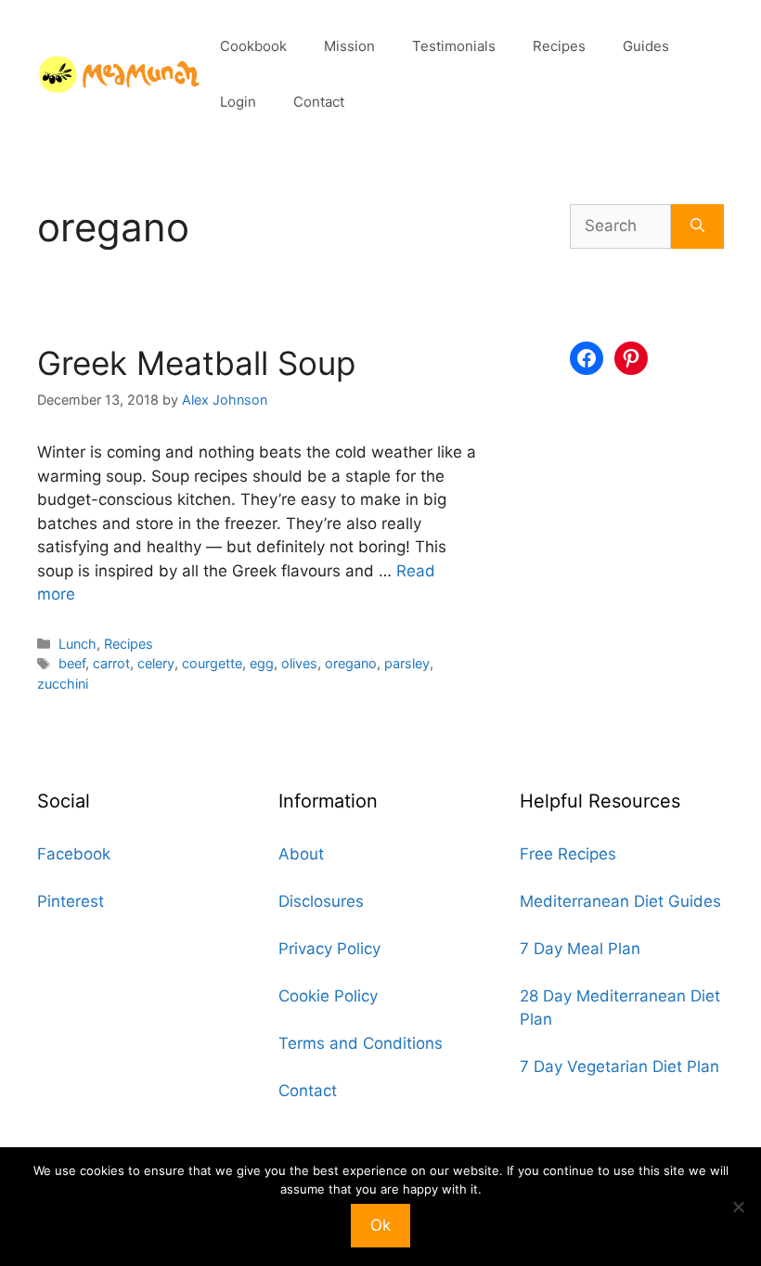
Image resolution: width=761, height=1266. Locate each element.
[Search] (697, 226)
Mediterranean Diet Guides (620, 901)
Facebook (73, 854)
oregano (351, 663)
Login (238, 101)
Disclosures (321, 901)
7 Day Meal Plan (580, 948)
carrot (111, 663)
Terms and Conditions (360, 1043)
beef (71, 663)
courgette (212, 663)
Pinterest (70, 901)
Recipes (559, 46)
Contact (318, 101)
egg (262, 663)
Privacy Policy (329, 948)
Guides (646, 46)
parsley (407, 663)
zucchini (62, 683)
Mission (349, 46)
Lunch (77, 644)
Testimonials (454, 46)
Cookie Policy (328, 996)
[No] (738, 1206)
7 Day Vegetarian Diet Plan (619, 1066)
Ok (380, 1225)
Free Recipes (568, 854)
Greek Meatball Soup (196, 362)
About (301, 854)
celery (155, 663)
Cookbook (253, 46)
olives (299, 663)
